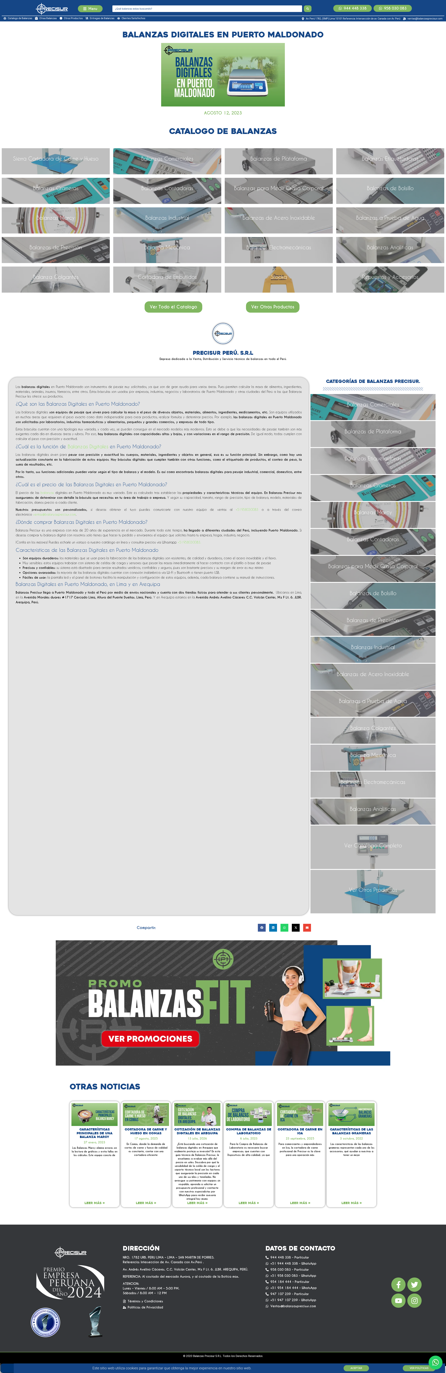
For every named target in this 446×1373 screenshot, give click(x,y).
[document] (223, 686)
